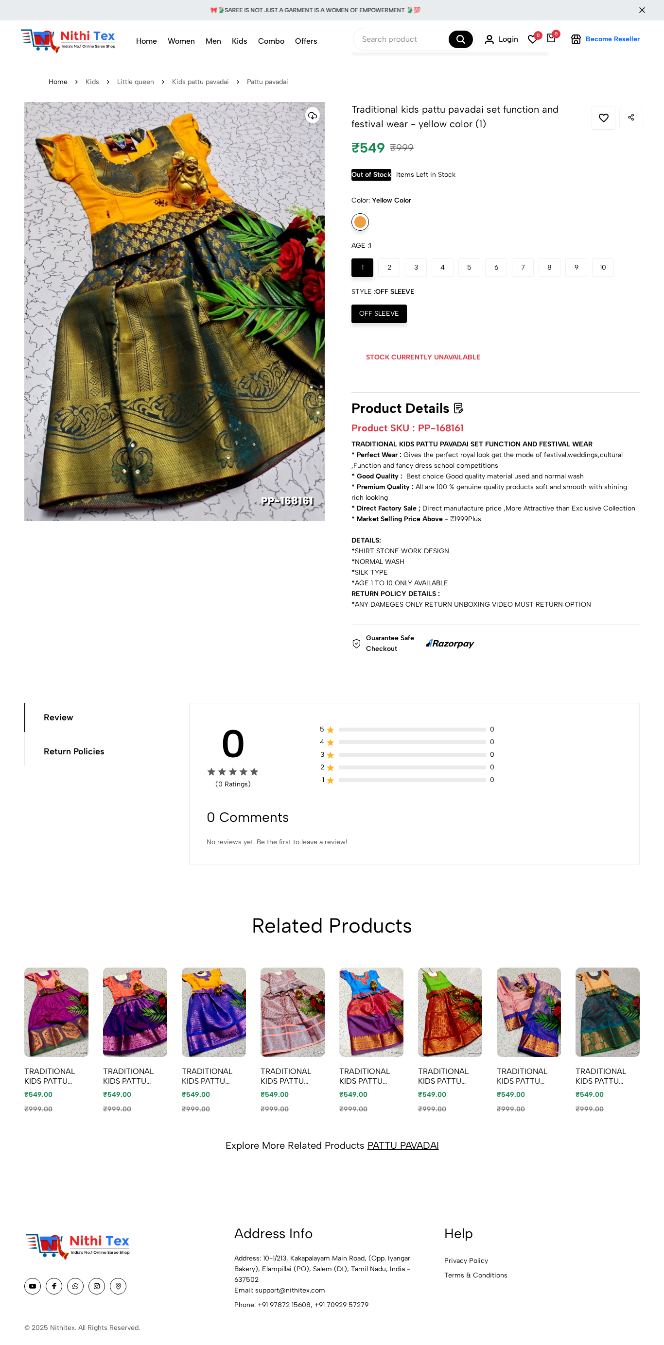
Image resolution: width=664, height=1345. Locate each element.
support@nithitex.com (290, 1290)
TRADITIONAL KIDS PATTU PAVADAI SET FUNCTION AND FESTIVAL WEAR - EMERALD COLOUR (447, 1076)
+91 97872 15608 (284, 1305)
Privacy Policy (466, 1261)
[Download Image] (312, 115)
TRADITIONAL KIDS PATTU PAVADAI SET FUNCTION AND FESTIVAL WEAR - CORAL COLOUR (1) (132, 1076)
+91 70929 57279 (341, 1305)
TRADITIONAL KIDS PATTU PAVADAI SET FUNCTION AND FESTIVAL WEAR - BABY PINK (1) (54, 1076)
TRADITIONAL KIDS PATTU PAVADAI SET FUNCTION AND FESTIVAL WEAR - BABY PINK (526, 1076)
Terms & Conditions (475, 1275)
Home (146, 41)
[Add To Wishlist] (603, 118)
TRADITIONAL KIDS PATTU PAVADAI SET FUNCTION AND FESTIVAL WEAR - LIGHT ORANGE (607, 1076)
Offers (306, 41)
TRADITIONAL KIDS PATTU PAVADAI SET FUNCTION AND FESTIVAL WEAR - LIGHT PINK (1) (290, 1076)
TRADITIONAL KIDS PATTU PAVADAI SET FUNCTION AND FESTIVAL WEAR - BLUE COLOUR (369, 1076)
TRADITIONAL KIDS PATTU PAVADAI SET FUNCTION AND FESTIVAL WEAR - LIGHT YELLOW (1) (212, 1076)
